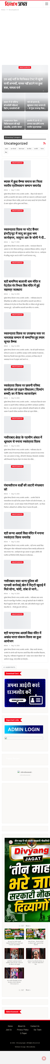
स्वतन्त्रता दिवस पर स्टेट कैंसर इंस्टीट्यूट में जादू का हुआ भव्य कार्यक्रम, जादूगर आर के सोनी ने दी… (25, 233)
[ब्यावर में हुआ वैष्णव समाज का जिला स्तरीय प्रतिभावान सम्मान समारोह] (17, 169)
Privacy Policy (22, 1030)
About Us (21, 1026)
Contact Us (35, 1026)
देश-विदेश (29, 148)
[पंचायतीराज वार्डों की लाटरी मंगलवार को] (17, 472)
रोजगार (42, 148)
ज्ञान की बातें (13, 148)
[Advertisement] (25, 37)
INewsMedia (30, 1047)
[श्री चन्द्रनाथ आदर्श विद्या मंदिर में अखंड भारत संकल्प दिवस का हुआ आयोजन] (17, 620)
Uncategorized (24, 67)
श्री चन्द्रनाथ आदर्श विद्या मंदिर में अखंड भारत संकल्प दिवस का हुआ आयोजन (22, 637)
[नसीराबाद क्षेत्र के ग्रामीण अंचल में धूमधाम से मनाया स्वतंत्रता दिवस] (17, 424)
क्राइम (6, 148)
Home (10, 1026)
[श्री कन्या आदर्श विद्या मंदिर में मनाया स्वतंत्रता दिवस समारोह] (17, 520)
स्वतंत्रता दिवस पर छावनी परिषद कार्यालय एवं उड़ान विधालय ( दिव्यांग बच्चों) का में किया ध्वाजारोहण (24, 389)
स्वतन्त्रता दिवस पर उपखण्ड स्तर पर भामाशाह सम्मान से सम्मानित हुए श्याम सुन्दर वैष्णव (24, 337)
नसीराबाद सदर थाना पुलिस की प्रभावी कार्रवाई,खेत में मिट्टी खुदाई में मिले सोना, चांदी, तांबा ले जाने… (24, 585)
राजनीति (36, 148)
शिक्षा (6, 152)
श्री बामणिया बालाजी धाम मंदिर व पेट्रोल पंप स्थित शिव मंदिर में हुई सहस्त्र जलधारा (22, 285)
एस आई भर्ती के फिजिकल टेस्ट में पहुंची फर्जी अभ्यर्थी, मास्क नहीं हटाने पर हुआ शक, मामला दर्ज (23, 83)
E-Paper (23, 1033)
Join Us (9, 1030)
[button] (28, 925)
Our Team (37, 1030)
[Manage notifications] (44, 1058)
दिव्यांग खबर (21, 148)
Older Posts (10, 667)
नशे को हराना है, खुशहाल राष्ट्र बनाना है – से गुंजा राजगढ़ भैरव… (36, 105)
